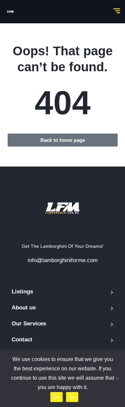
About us (24, 307)
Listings (22, 291)
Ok (57, 397)
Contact (22, 339)
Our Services (29, 323)
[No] (116, 378)
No (72, 397)
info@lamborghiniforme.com (63, 260)
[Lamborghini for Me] (10, 11)
